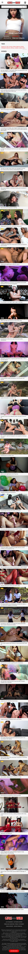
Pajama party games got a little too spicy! (10, 264)
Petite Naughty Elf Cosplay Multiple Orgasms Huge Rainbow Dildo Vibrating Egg (12, 852)
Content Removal (18, 926)
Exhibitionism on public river (7, 455)
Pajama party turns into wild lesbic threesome (11, 226)
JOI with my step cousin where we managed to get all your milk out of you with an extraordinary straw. (13, 169)
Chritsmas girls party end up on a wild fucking (11, 529)
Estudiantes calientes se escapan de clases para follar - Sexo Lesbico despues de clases (13, 624)
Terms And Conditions (9, 924)
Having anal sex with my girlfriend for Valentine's (12, 662)
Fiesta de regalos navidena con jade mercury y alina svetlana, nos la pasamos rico (12, 548)
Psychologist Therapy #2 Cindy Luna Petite (11, 510)
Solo (23, 48)
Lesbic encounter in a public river (8, 397)
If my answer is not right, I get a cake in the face (12, 302)
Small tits (3, 46)
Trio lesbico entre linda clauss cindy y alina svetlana (12, 891)
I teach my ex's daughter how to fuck (9, 700)
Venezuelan (15, 36)
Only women (9, 46)
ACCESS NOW (14, 951)
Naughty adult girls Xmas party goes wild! (10, 585)
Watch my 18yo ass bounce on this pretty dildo (11, 320)
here (5, 946)
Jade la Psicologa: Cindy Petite (8, 109)
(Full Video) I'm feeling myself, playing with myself (12, 909)
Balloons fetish (20, 46)
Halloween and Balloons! (6, 833)
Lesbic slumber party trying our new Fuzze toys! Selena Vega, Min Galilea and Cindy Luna (13, 90)
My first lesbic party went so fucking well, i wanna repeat (14, 567)
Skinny (12, 48)
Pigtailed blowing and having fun (8, 492)
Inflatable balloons (5, 48)
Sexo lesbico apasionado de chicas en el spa (11, 777)
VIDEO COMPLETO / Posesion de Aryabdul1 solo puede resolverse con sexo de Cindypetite (13, 283)
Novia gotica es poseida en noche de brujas (11, 795)
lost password (9, 921)
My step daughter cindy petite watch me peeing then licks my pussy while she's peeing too (14, 71)
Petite (14, 46)
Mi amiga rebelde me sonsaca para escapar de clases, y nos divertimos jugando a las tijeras (13, 604)
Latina (20, 48)
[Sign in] (25, 2)
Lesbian (16, 48)
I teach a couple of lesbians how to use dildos (11, 719)
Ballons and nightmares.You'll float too (9, 474)
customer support (17, 921)
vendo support (9, 926)
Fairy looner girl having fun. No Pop (9, 207)
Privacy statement (19, 924)
